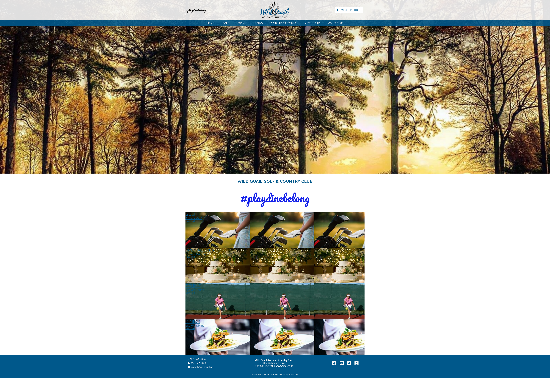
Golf (226, 23)
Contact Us (335, 23)
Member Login (350, 10)
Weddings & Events (283, 23)
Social (242, 23)
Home (210, 23)
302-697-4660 (198, 359)
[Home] (274, 10)
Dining (259, 23)
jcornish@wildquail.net (202, 367)
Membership (312, 23)
